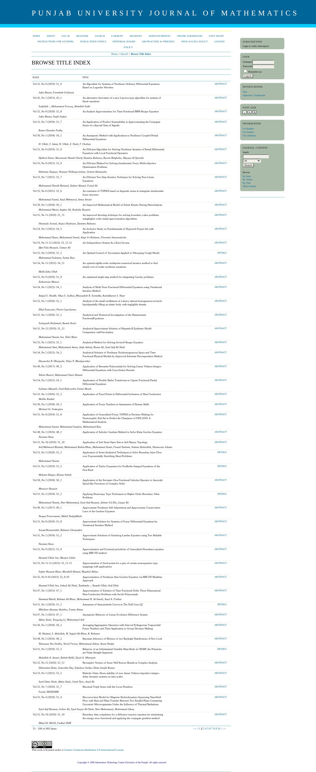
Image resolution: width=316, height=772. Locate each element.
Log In (66, 36)
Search (100, 36)
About (50, 36)
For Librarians (249, 135)
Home (36, 36)
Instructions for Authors (55, 41)
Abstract (220, 84)
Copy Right (216, 36)
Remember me (255, 71)
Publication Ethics (93, 41)
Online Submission (189, 36)
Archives (136, 36)
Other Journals (249, 186)
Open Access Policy (194, 41)
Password (247, 66)
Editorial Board (124, 41)
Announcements (160, 36)
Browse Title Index (141, 53)
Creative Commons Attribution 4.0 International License (94, 749)
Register (82, 36)
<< (194, 728)
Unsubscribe (259, 95)
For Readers (248, 128)
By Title (247, 183)
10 (219, 728)
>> (224, 728)
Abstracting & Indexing (158, 41)
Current (117, 36)
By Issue (247, 176)
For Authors (248, 132)
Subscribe (247, 95)
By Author (247, 179)
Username (247, 62)
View (245, 92)
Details (222, 253)
